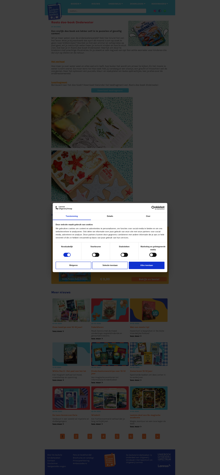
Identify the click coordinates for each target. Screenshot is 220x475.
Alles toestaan (146, 265)
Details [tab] (110, 216)
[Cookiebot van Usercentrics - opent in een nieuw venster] (153, 208)
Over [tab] (148, 216)
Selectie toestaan (110, 265)
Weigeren (73, 265)
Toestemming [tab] (72, 216)
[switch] (95, 255)
